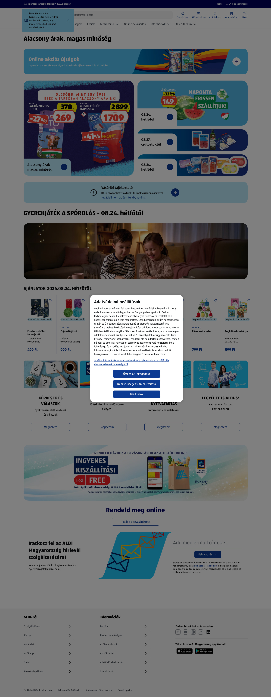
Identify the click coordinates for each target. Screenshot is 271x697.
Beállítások (136, 394)
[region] (136, 348)
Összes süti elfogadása (136, 374)
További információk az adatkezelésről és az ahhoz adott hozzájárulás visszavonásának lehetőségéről (131, 362)
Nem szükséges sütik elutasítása (136, 384)
